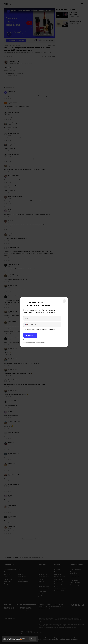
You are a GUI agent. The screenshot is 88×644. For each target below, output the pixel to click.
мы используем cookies (14, 639)
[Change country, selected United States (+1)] (26, 324)
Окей (32, 638)
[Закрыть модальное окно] (64, 301)
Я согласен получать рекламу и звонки (35, 342)
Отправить (30, 335)
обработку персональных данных (45, 329)
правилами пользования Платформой (50, 339)
